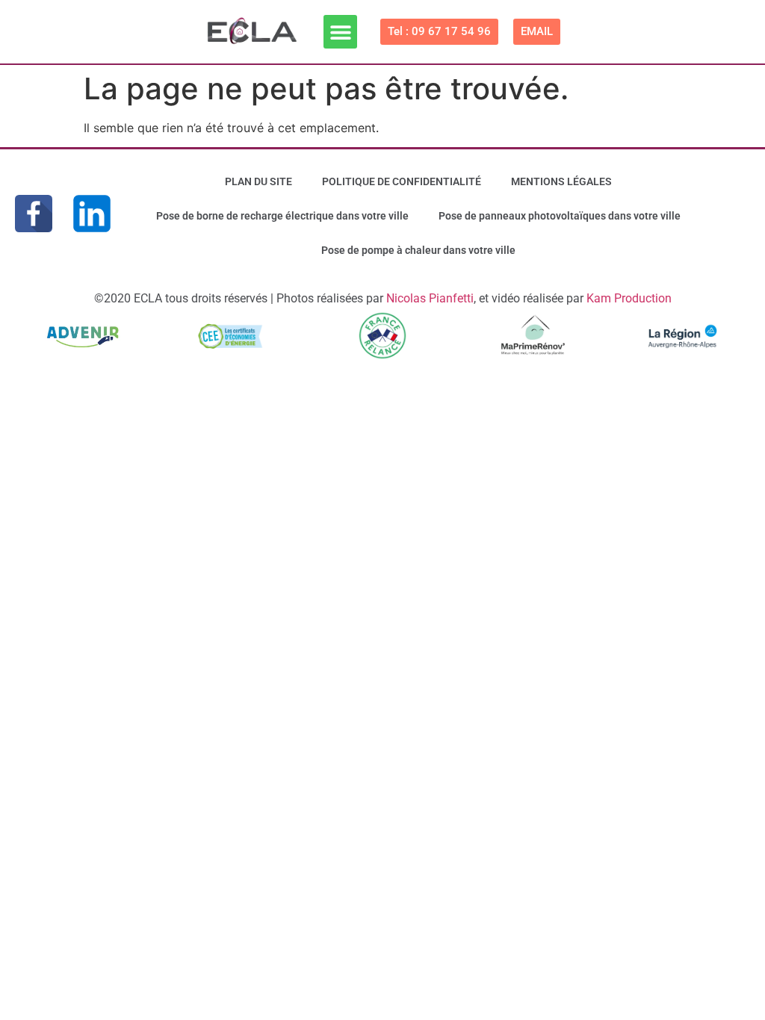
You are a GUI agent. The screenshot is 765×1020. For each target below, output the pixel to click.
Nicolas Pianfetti (430, 298)
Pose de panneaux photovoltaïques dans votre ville (560, 216)
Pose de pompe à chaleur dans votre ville (418, 250)
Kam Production (629, 298)
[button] (340, 32)
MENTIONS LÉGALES (561, 181)
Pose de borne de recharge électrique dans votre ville (282, 216)
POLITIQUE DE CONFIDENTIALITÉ (401, 181)
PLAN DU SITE (258, 181)
